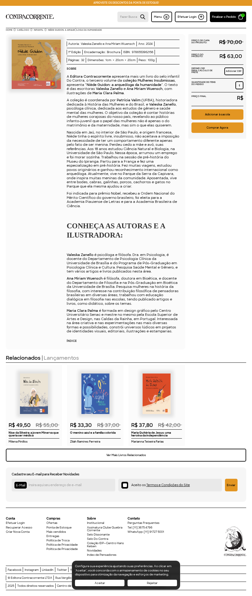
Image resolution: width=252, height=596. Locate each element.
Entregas (52, 536)
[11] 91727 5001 (154, 532)
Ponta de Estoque (59, 527)
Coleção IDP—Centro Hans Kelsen (105, 545)
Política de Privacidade (62, 544)
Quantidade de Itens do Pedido (203, 83)
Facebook (15, 569)
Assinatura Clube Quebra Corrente (104, 529)
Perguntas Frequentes (143, 522)
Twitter (62, 569)
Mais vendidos (56, 531)
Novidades (94, 550)
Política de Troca (57, 540)
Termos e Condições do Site (168, 485)
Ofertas (51, 522)
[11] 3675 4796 (142, 527)
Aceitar (100, 583)
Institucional (95, 522)
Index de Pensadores (101, 554)
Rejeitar (152, 583)
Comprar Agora (217, 128)
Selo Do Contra (97, 538)
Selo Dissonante (98, 534)
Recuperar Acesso (19, 527)
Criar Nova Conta (18, 531)
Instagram (32, 569)
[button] (228, 17)
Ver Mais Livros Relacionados (126, 455)
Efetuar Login (15, 522)
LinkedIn (47, 569)
